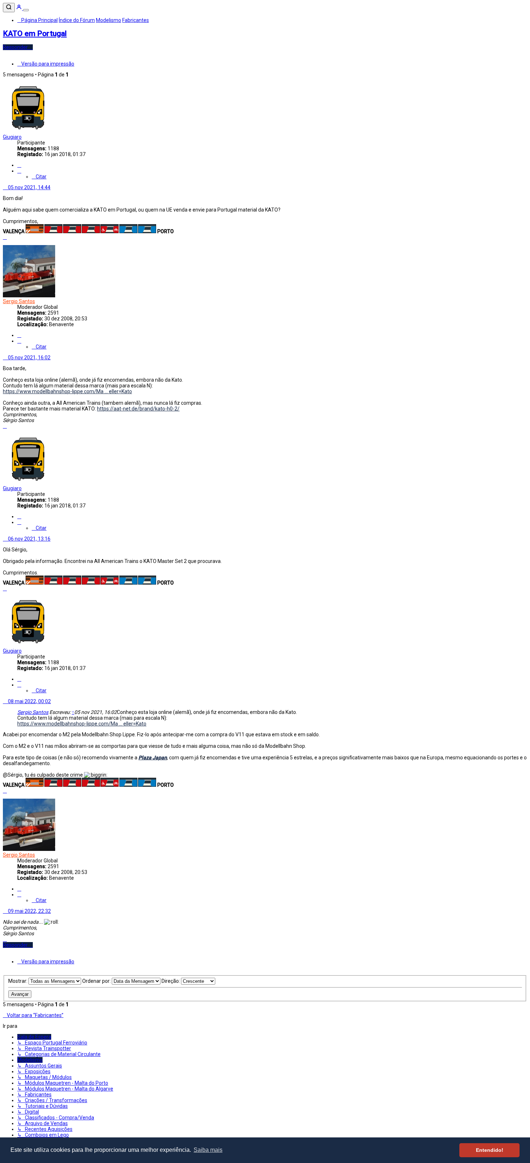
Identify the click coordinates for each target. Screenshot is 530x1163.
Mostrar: (18, 981)
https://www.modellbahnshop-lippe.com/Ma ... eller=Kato (67, 391)
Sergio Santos (19, 301)
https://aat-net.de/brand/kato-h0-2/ (138, 409)
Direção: (171, 981)
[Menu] (26, 10)
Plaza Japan (152, 757)
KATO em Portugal (35, 33)
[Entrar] (19, 8)
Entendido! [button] (489, 1150)
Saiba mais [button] (208, 1150)
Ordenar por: (97, 981)
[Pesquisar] (9, 7)
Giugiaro (12, 137)
